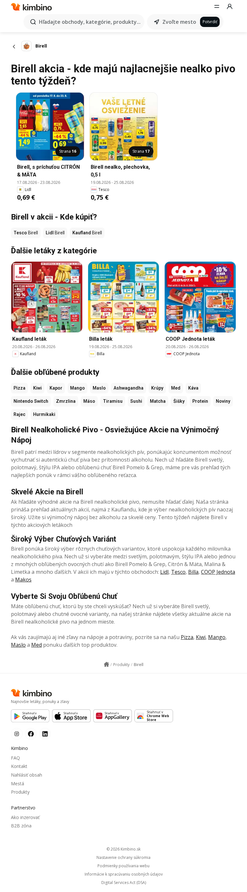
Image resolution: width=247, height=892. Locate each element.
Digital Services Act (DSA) (123, 882)
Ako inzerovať (25, 817)
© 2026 (123, 849)
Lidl (164, 571)
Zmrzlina (66, 401)
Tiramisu (113, 401)
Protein (200, 401)
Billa (193, 571)
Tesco (178, 571)
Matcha (158, 401)
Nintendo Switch (31, 401)
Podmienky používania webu (123, 866)
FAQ (15, 758)
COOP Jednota (218, 571)
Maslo (99, 388)
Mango (77, 388)
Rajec (19, 414)
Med (175, 388)
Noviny (223, 401)
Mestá (17, 783)
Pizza (19, 388)
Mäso (89, 401)
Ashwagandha (128, 388)
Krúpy (157, 388)
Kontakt (19, 766)
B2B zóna (21, 826)
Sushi (136, 401)
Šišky (179, 401)
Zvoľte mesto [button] (179, 21)
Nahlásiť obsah (26, 775)
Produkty (20, 792)
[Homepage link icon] (106, 664)
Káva (193, 388)
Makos (23, 579)
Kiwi (37, 388)
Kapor (56, 388)
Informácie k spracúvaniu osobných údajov (124, 874)
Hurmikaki (44, 414)
